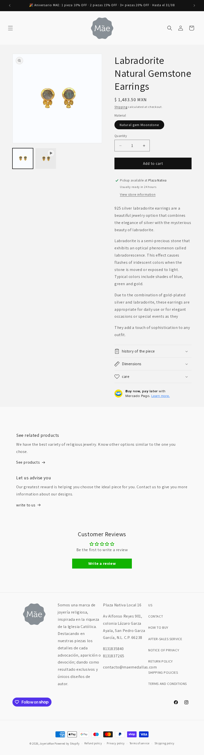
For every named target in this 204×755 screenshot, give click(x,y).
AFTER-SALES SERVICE (165, 639)
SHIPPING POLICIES (163, 672)
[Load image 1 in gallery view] (22, 158)
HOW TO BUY (158, 627)
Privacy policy (116, 743)
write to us (26, 505)
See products (28, 462)
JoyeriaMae (47, 743)
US (150, 605)
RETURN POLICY (160, 661)
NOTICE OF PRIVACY (163, 650)
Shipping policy (164, 743)
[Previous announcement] (9, 5)
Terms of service (140, 743)
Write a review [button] (102, 563)
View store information (137, 194)
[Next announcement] (194, 5)
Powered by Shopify (67, 743)
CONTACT (155, 616)
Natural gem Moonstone (139, 125)
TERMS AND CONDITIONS (167, 683)
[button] (10, 28)
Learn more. (160, 395)
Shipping (120, 107)
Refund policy (93, 743)
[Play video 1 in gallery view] (46, 158)
